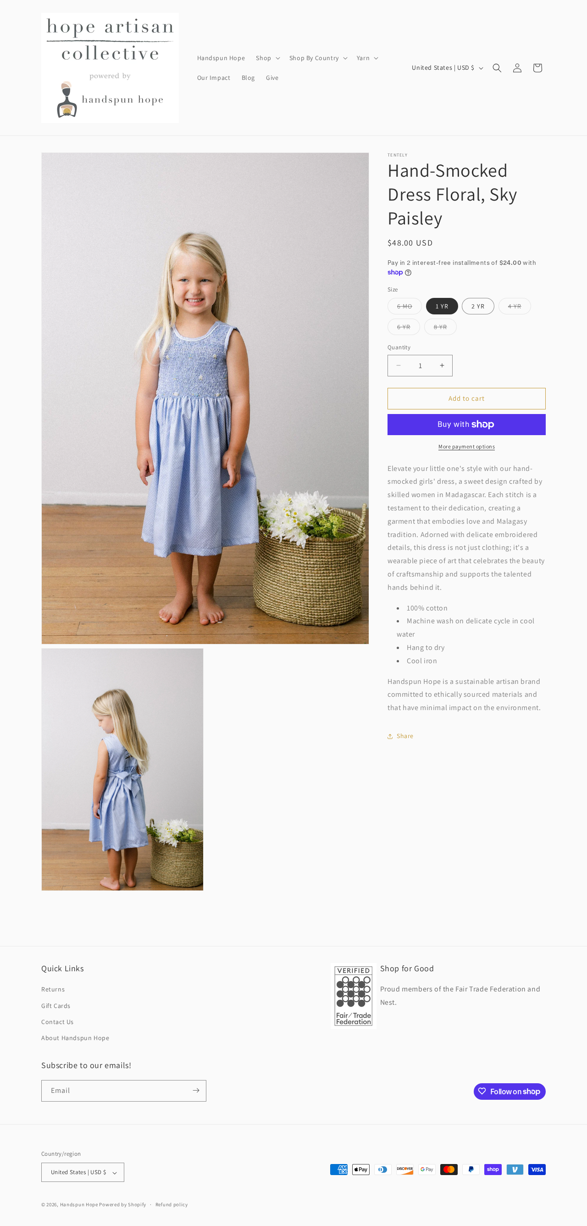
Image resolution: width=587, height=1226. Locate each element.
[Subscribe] (196, 1090)
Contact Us (57, 1022)
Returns (53, 989)
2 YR (478, 306)
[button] (266, 57)
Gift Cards (56, 1005)
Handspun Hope (79, 1205)
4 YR (519, 308)
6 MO (409, 308)
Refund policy (171, 1205)
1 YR (442, 306)
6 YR (408, 328)
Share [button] (405, 736)
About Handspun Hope (75, 1038)
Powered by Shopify (122, 1205)
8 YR (445, 328)
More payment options (466, 446)
